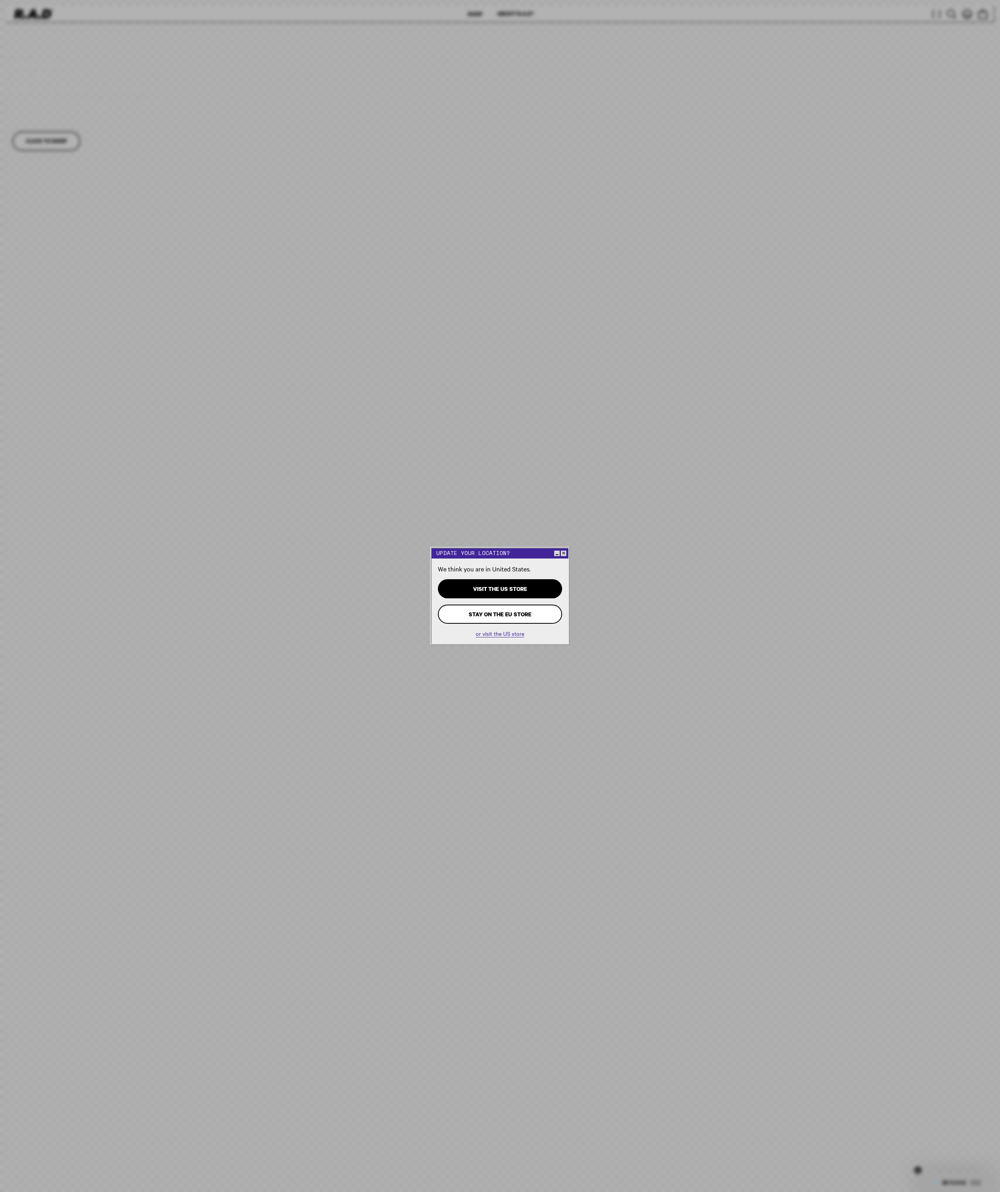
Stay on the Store (500, 614)
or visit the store (500, 633)
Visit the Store (500, 588)
